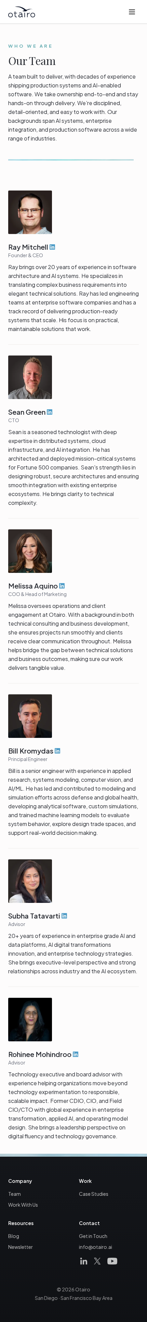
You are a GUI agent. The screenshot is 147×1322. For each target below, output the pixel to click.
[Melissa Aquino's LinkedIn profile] (62, 586)
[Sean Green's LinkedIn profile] (49, 412)
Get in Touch (93, 1236)
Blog (13, 1236)
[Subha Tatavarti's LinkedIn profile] (64, 916)
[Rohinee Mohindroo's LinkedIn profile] (75, 1054)
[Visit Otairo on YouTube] (112, 1261)
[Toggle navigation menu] (132, 12)
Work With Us (23, 1205)
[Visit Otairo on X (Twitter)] (97, 1261)
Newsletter (20, 1247)
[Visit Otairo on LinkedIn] (84, 1261)
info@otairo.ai (95, 1247)
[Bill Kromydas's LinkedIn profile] (57, 751)
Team (14, 1194)
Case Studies (93, 1194)
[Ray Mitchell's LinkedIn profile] (52, 247)
